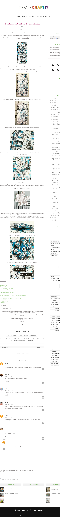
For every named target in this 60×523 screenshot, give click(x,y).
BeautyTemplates (10, 515)
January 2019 (55, 215)
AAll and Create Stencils (7, 338)
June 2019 (55, 117)
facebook (52, 67)
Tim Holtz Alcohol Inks (54, 363)
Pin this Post (34, 335)
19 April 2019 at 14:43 (9, 390)
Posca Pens (52, 276)
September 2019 (56, 112)
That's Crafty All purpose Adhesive (19, 338)
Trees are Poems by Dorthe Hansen (11, 493)
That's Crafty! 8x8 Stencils (55, 310)
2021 (52, 102)
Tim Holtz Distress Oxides (55, 367)
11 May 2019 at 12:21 (11, 443)
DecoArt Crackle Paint (54, 239)
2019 (52, 105)
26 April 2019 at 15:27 (9, 429)
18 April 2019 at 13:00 (9, 365)
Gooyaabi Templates (22, 515)
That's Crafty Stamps (37, 338)
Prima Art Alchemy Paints (55, 278)
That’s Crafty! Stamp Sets (55, 357)
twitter (57, 67)
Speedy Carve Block (54, 296)
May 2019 (54, 119)
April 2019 (54, 121)
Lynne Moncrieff (9, 428)
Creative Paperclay (54, 237)
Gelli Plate (52, 249)
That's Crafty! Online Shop (28, 16)
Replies (4, 439)
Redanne (7, 402)
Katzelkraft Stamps (54, 255)
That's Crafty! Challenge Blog (43, 16)
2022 (52, 100)
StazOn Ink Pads (53, 300)
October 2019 (55, 110)
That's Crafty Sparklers (54, 304)
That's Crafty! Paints (54, 326)
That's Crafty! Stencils (54, 334)
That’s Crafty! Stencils (54, 359)
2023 (52, 98)
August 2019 (55, 114)
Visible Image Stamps (54, 380)
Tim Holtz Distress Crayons (55, 365)
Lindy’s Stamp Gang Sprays (55, 259)
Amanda (7, 374)
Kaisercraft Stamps (54, 253)
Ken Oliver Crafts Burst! (55, 257)
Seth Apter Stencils (54, 292)
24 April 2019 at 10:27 (9, 417)
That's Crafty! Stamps (54, 332)
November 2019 (56, 109)
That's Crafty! (53, 306)
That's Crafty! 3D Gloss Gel (55, 308)
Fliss (6, 388)
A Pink (6, 415)
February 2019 (55, 213)
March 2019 (55, 212)
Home (18, 16)
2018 (52, 217)
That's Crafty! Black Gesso (55, 314)
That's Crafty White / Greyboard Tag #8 (26, 340)
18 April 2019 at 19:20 (9, 376)
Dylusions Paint (53, 245)
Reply (43, 383)
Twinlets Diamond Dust (54, 378)
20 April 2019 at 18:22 (9, 404)
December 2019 (56, 107)
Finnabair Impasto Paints (55, 247)
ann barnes (8, 363)
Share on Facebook (12, 335)
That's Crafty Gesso (29, 338)
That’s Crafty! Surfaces (54, 361)
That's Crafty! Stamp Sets (55, 330)
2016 (52, 220)
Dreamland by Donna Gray (9, 499)
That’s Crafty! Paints (54, 351)
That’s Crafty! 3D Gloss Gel (55, 345)
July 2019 (54, 116)
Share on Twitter (24, 335)
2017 (52, 219)
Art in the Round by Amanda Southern (12, 488)
